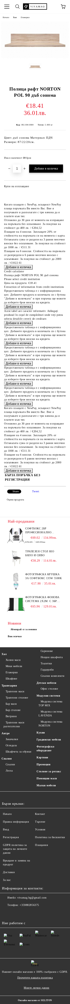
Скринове (47, 651)
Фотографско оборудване (45, 748)
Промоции (43, 764)
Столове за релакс (49, 771)
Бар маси (11, 703)
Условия (40, 829)
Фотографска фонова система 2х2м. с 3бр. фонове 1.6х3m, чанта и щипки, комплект (42, 599)
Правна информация (16, 821)
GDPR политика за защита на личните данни (15, 849)
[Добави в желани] (60, 156)
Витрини (11, 716)
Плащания (41, 845)
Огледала (11, 745)
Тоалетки (46, 663)
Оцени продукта (15, 499)
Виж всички (15, 636)
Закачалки (12, 739)
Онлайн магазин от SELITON (35, 1000)
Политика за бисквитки (50, 837)
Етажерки (25, 17)
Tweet (35, 491)
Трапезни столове (17, 697)
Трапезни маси (15, 691)
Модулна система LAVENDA (50, 713)
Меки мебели (14, 666)
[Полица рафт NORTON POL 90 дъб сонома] (35, 57)
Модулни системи (48, 695)
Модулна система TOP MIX (50, 703)
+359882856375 (29, 905)
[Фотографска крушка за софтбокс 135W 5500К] (16, 581)
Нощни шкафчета (52, 657)
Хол (15, 17)
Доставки (9, 872)
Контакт (40, 814)
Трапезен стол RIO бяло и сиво (39, 553)
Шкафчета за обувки (19, 751)
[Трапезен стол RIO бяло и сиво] (16, 558)
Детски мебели (46, 682)
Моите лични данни (36, 987)
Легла (9, 770)
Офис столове (49, 688)
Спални (10, 764)
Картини (42, 757)
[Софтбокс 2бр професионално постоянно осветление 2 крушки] (16, 535)
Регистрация (11, 837)
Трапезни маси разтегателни (14, 724)
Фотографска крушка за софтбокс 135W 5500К (43, 576)
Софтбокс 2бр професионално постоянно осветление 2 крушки (42, 530)
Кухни (41, 732)
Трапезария (9, 685)
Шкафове (11, 678)
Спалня (7, 758)
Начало (6, 17)
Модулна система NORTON (50, 723)
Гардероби (47, 669)
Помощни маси (47, 778)
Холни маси (13, 660)
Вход (6, 829)
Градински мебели (49, 739)
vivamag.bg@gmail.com (31, 897)
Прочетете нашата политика (35, 977)
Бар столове (13, 710)
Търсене (40, 821)
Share (15, 491)
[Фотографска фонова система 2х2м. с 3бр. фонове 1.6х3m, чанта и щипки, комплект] (16, 604)
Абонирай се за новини (23, 629)
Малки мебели (46, 785)
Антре (6, 733)
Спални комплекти (53, 675)
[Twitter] (15, 913)
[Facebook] (7, 913)
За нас (7, 880)
